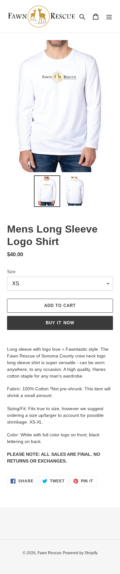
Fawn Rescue (49, 553)
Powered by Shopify (80, 553)
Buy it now (60, 322)
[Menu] (109, 16)
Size (11, 271)
